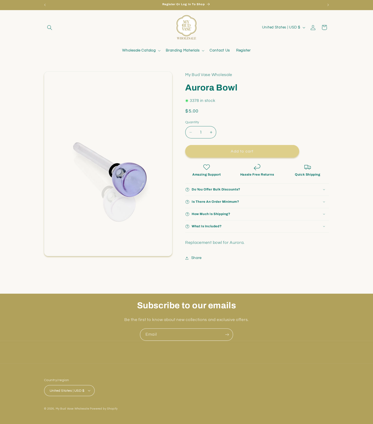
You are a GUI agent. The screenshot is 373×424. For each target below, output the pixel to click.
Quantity (192, 122)
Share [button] (196, 258)
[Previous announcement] (45, 5)
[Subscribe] (227, 334)
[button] (49, 27)
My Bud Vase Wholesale (72, 408)
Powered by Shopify (104, 408)
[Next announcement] (328, 5)
